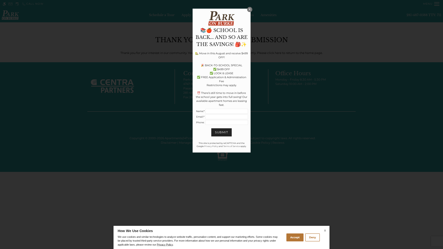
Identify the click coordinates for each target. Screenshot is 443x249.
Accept (295, 237)
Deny (312, 237)
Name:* (200, 111)
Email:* (200, 116)
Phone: (200, 122)
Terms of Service (231, 146)
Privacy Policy (165, 244)
